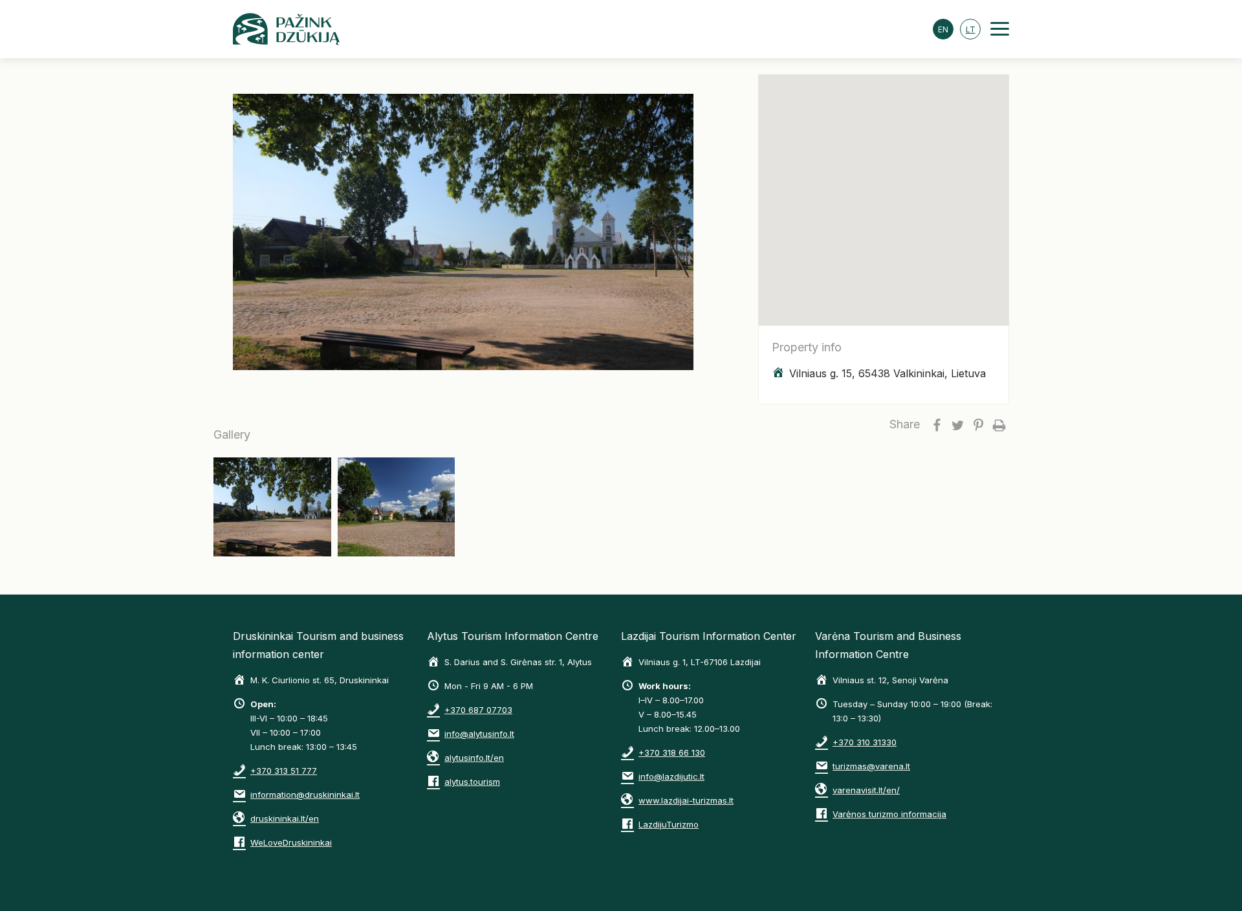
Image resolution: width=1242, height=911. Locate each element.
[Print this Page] (998, 424)
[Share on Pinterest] (978, 424)
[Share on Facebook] (936, 424)
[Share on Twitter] (957, 424)
